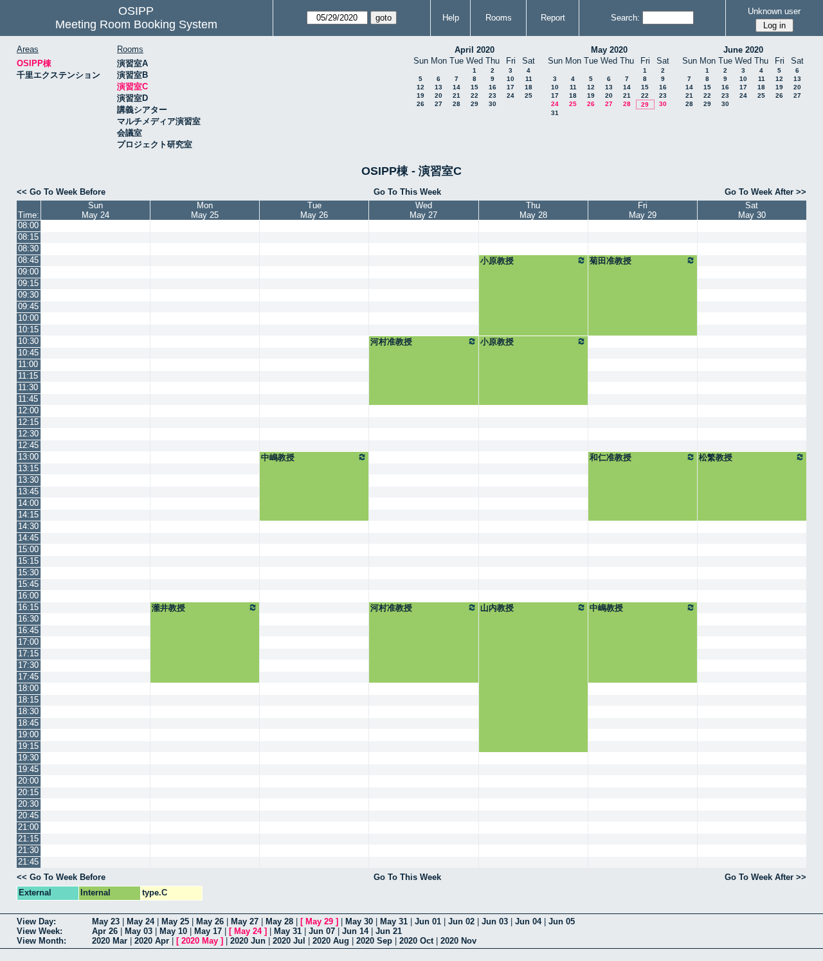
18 (528, 87)
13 (438, 87)
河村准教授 (391, 341)
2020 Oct (416, 941)
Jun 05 (561, 921)
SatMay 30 (752, 210)
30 (492, 103)
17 (510, 87)
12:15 (28, 422)
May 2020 (609, 50)
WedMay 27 (423, 210)
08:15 (28, 237)
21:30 (28, 850)
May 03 (138, 931)
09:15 (28, 283)
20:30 (28, 804)
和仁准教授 (610, 457)
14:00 (28, 503)
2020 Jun (248, 941)
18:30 (28, 711)
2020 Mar (109, 941)
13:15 (28, 468)
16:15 (28, 607)
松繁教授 (715, 457)
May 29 (319, 921)
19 (420, 95)
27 (438, 103)
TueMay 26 (314, 210)
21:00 (28, 827)
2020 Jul (289, 941)
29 (474, 103)
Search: (625, 17)
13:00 (28, 457)
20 (438, 95)
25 (528, 95)
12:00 (28, 410)
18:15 (28, 700)
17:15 (28, 653)
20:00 (28, 781)
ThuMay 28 (533, 210)
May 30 (359, 921)
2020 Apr (151, 941)
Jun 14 (355, 931)
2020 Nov (458, 941)
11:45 (28, 399)
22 (474, 95)
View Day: (36, 921)
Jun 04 (528, 921)
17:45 (28, 676)
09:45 (28, 306)
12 (420, 87)
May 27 (244, 921)
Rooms (498, 17)
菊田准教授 (610, 260)
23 (492, 95)
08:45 (28, 260)
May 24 (140, 921)
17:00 (28, 642)
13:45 (28, 491)
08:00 (28, 225)
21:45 (28, 862)
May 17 (208, 931)
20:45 (28, 815)
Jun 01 (428, 921)
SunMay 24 (95, 210)
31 (555, 112)
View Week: (39, 931)
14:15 (28, 514)
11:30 (28, 387)
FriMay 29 (642, 210)
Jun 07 (322, 931)
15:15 (28, 561)
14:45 (28, 538)
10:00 (28, 318)
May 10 (173, 931)
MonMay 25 (205, 210)
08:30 (28, 248)
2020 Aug (330, 941)
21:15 (28, 838)
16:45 (28, 630)
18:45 (28, 723)
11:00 (28, 364)
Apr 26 (105, 931)
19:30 (28, 757)
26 (420, 103)
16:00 (28, 595)
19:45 (28, 769)
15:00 (28, 549)
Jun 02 (461, 921)
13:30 (28, 480)
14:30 (28, 526)
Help (450, 17)
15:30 (28, 572)
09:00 (28, 271)
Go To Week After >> (765, 192)
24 (510, 95)
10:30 (28, 341)
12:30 (28, 433)
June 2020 (743, 50)
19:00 (28, 734)
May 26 (210, 921)
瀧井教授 (168, 608)
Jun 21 (388, 931)
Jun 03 (495, 921)
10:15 (28, 329)
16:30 (28, 619)
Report (553, 17)
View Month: (41, 941)
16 (492, 87)
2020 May (199, 941)
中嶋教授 (277, 457)
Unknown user (774, 11)
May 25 (175, 921)
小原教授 (497, 260)
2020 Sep (374, 941)
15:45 (28, 584)
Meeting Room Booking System (136, 24)
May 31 (394, 921)
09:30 (28, 295)
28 (456, 103)
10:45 (28, 352)
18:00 (28, 688)
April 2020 (474, 50)
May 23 (106, 921)
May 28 (279, 921)
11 (528, 78)
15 (474, 87)
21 (456, 95)
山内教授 (497, 608)
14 (456, 87)
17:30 (28, 665)
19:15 (28, 746)
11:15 (28, 376)
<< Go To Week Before (61, 192)
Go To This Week (407, 192)
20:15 (28, 792)
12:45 (28, 445)
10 (510, 78)
